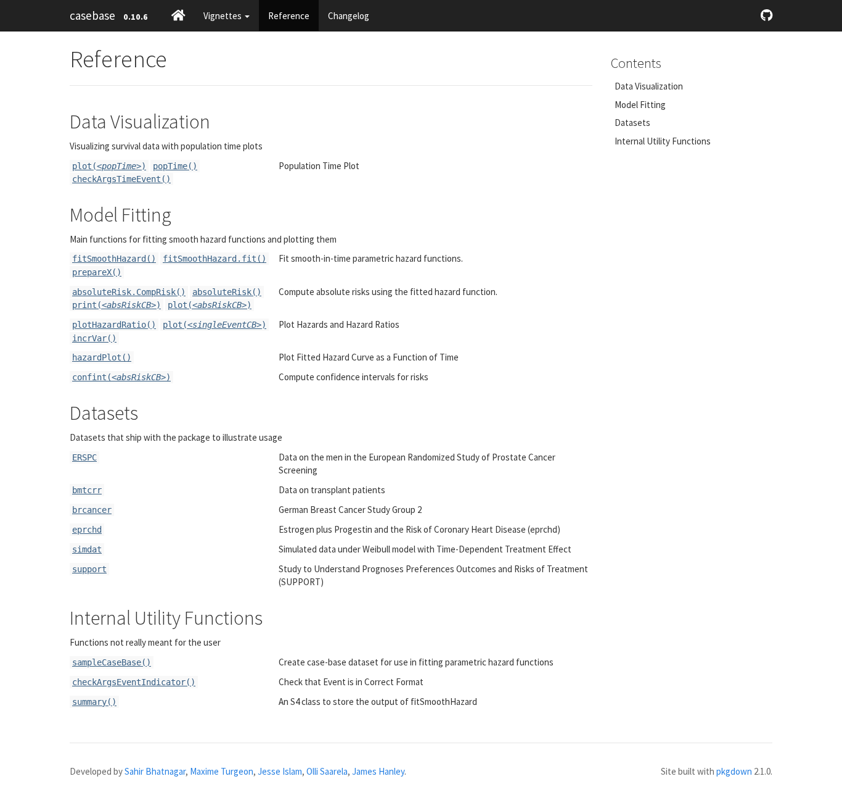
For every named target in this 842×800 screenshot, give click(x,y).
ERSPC (84, 457)
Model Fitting (640, 104)
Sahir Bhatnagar (155, 771)
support (89, 569)
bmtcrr (87, 490)
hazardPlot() (101, 357)
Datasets (632, 122)
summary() (94, 702)
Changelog (348, 16)
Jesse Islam (280, 771)
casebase (92, 15)
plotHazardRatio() (114, 325)
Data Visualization (649, 86)
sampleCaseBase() (111, 662)
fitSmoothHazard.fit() (214, 259)
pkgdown (734, 771)
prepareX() (96, 272)
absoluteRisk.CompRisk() (129, 292)
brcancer (92, 510)
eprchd (87, 530)
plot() (109, 166)
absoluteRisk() (226, 292)
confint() (121, 377)
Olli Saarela (327, 771)
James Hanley (378, 771)
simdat (87, 549)
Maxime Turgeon (221, 771)
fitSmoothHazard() (114, 259)
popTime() (175, 166)
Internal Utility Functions (663, 141)
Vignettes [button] (223, 16)
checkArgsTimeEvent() (121, 179)
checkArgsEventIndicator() (133, 682)
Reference (288, 16)
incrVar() (94, 338)
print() (116, 305)
